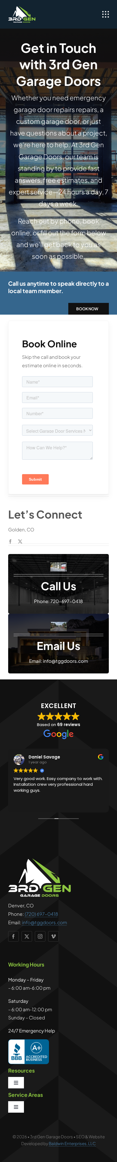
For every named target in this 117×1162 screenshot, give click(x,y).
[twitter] (20, 541)
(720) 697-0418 (41, 914)
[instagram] (40, 936)
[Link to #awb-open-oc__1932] (105, 14)
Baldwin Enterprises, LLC (72, 1143)
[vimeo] (53, 936)
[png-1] (21, 8)
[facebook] (10, 541)
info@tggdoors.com (44, 922)
